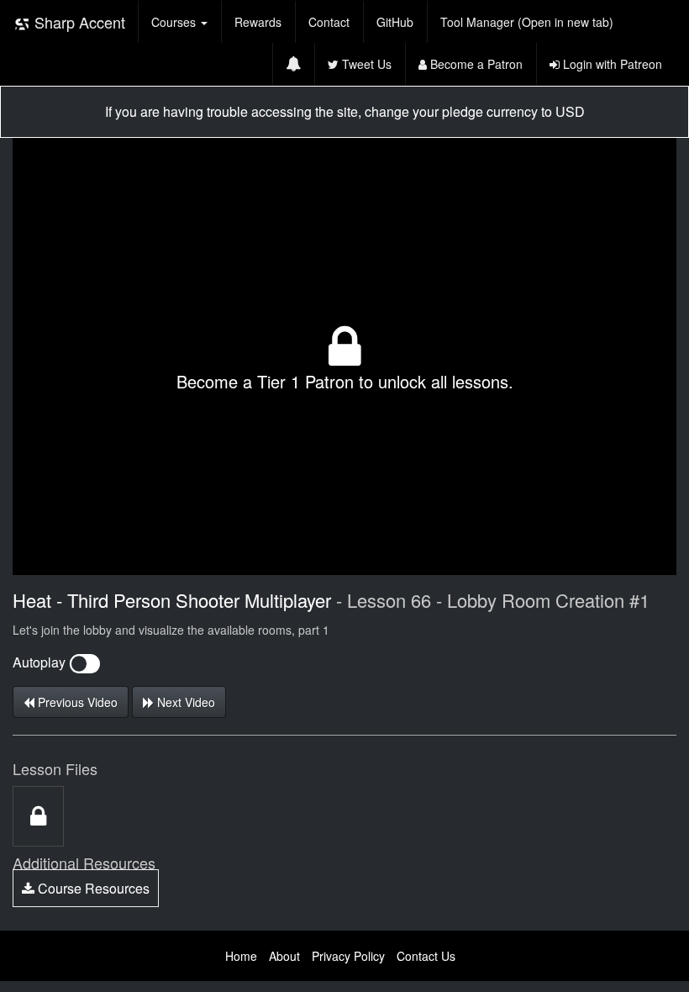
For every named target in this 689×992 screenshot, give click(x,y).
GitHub (394, 21)
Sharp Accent (77, 22)
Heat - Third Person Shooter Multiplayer (172, 600)
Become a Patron (475, 63)
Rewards (257, 21)
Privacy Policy (348, 955)
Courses (175, 21)
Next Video (184, 702)
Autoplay (41, 662)
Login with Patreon (611, 63)
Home (241, 955)
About (284, 955)
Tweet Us (365, 63)
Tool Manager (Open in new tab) (526, 21)
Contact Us (426, 955)
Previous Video (76, 702)
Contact (329, 21)
